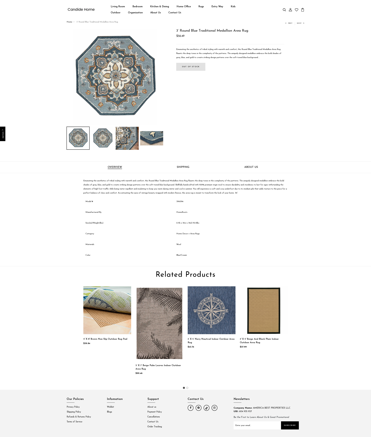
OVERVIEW (115, 167)
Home (69, 22)
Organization (135, 12)
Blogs (109, 412)
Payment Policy (154, 412)
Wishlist (110, 407)
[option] (115, 77)
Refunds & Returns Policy (79, 417)
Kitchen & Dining (159, 6)
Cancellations (153, 417)
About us (151, 407)
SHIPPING (183, 167)
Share (3, 135)
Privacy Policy (73, 407)
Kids (233, 6)
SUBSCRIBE (290, 425)
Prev (290, 23)
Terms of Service (74, 422)
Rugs (201, 6)
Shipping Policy (74, 412)
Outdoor (115, 12)
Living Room (118, 6)
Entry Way (217, 6)
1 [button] (184, 388)
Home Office (184, 6)
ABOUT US (251, 167)
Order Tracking (154, 427)
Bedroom (137, 6)
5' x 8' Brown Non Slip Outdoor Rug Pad (105, 339)
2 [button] (187, 388)
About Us (155, 12)
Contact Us (174, 12)
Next (299, 23)
